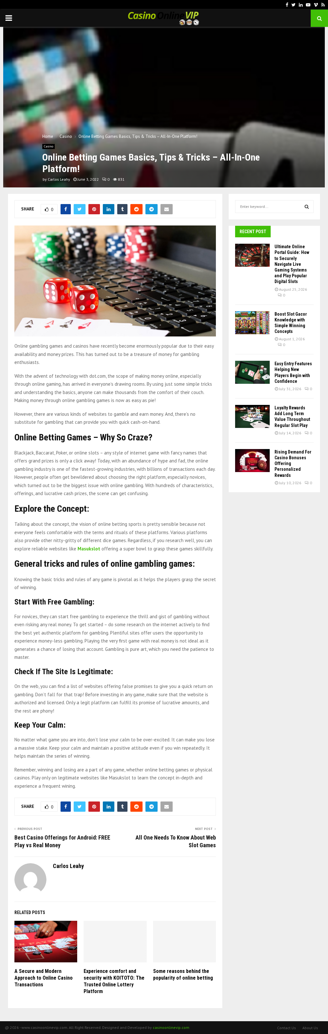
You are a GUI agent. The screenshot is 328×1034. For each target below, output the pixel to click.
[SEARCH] (307, 206)
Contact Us (286, 1027)
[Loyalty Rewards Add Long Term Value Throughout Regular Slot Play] (252, 416)
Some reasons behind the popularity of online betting (183, 974)
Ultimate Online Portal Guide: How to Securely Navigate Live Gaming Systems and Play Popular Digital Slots (292, 264)
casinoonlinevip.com (171, 1027)
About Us (310, 1027)
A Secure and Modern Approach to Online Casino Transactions (43, 978)
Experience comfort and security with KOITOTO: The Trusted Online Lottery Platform (114, 981)
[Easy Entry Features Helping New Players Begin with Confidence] (252, 372)
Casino (48, 146)
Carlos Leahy (59, 179)
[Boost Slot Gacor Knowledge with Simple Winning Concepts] (252, 322)
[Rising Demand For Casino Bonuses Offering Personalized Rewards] (252, 460)
